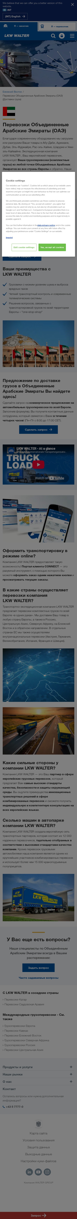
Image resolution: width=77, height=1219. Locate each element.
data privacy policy (46, 225)
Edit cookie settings (24, 247)
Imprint (9, 237)
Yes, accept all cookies (52, 247)
